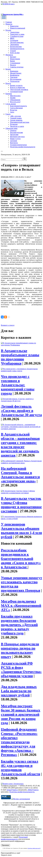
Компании (14, 71)
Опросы (13, 130)
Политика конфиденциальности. (22, 792)
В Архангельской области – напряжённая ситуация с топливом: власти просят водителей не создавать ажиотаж (20, 444)
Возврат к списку (8, 325)
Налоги (13, 65)
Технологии (14, 81)
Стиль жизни (11, 104)
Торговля (13, 77)
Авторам (13, 141)
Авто (12, 112)
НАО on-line (15, 53)
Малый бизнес (15, 73)
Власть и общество (17, 87)
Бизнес (8, 69)
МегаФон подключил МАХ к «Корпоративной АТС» (21, 605)
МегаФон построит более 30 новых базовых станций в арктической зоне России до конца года (20, 714)
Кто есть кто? (15, 102)
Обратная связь (11, 128)
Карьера (9, 94)
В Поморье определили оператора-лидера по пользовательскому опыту (20, 650)
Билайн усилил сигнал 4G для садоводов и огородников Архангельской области (20, 767)
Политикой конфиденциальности (14, 838)
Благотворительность (18, 106)
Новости (9, 24)
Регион (8, 30)
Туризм (13, 51)
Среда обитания (16, 108)
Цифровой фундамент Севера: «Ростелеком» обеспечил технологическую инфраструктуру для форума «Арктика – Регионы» (19, 742)
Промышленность (17, 49)
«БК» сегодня (15, 116)
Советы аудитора (16, 67)
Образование (15, 100)
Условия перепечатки (18, 145)
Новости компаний (17, 28)
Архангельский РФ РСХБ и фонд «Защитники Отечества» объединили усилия (21, 669)
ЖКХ (12, 38)
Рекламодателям (16, 132)
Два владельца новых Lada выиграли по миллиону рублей (19, 691)
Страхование (15, 63)
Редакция (13, 124)
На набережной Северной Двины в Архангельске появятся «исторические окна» (20, 474)
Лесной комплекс (17, 42)
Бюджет (13, 57)
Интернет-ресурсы (17, 137)
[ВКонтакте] (2, 317)
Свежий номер (16, 118)
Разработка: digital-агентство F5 (34, 848)
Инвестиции (15, 59)
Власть (8, 83)
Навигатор (14, 26)
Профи (12, 98)
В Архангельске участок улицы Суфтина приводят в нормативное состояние (21, 504)
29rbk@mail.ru (33, 790)
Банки (12, 61)
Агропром (14, 40)
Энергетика (14, 32)
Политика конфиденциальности (22, 147)
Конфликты (14, 75)
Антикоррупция (16, 92)
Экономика (14, 44)
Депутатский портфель (19, 89)
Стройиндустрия (16, 36)
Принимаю (5, 845)
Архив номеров (16, 120)
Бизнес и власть (16, 85)
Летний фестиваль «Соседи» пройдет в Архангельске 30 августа (21, 410)
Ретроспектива (16, 47)
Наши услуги (15, 139)
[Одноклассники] (5, 317)
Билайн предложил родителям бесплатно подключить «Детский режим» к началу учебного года (19, 624)
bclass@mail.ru (12, 790)
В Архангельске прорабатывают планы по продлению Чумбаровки (20, 357)
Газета (8, 114)
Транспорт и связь (17, 34)
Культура (13, 110)
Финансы (9, 55)
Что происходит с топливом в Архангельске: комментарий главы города (17, 384)
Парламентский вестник (19, 122)
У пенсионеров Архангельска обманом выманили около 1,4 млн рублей (21, 530)
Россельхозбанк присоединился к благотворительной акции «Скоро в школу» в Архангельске (21, 558)
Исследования (15, 79)
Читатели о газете (17, 126)
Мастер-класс (15, 96)
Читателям (14, 134)
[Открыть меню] (4, 17)
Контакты (14, 143)
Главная (9, 22)
